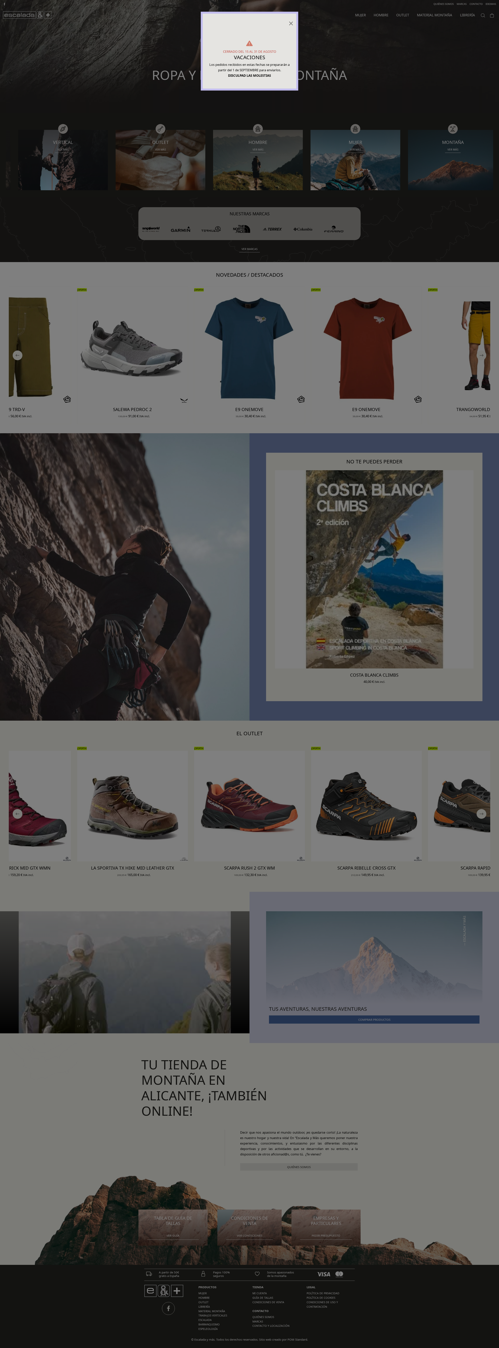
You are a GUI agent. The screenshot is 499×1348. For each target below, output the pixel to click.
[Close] (291, 22)
